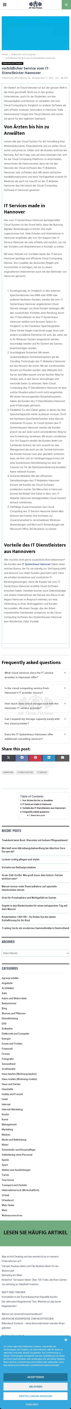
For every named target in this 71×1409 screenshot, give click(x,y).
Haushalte (7, 1089)
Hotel (5, 1099)
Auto (4, 993)
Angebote (7, 983)
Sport (5, 1165)
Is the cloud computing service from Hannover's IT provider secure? (35, 690)
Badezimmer (9, 1003)
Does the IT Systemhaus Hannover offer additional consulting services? (35, 736)
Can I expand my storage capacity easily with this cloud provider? (35, 721)
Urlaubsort (8, 1200)
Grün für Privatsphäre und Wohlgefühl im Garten (29, 897)
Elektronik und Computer (12, 63)
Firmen (6, 1054)
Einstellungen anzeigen (35, 1396)
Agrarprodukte (10, 978)
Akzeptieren (35, 1377)
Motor (5, 1144)
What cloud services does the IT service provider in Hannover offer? (35, 675)
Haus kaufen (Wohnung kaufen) (19, 1074)
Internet (6, 1104)
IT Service (42, 772)
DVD (4, 1023)
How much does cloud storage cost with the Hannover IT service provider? (35, 706)
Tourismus (8, 1180)
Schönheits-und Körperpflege (18, 1149)
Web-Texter (8, 1205)
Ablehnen (35, 1386)
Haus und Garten (11, 1084)
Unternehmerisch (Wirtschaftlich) (20, 1190)
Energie (6, 1038)
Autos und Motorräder (14, 998)
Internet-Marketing (12, 1109)
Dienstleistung (10, 1018)
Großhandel (8, 1069)
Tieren (5, 1175)
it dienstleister (25, 772)
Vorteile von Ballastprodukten (19, 867)
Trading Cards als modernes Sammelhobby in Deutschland (35, 928)
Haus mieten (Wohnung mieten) (19, 1079)
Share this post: (38, 815)
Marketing (7, 1129)
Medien (6, 1134)
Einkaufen (7, 1028)
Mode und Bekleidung (14, 1139)
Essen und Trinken (12, 1043)
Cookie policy (32, 1404)
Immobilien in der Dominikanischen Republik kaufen (30, 1297)
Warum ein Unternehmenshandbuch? (22, 1314)
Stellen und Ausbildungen (16, 1170)
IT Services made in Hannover (36, 804)
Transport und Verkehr (14, 1185)
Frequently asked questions (35, 812)
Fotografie (8, 1059)
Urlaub (5, 1195)
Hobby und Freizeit (12, 1094)
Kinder (5, 1114)
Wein (4, 1210)
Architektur (8, 988)
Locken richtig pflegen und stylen (20, 859)
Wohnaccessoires (12, 1215)
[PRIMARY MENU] (4, 4)
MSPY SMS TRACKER (13, 1292)
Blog (4, 1008)
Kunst (5, 1119)
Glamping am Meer (12, 1275)
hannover (8, 772)
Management (9, 1124)
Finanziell (7, 1048)
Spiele (5, 1160)
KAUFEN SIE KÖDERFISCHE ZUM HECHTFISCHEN (27, 1318)
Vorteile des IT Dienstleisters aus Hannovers (44, 808)
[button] (66, 1340)
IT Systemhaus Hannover (36, 564)
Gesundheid (9, 1064)
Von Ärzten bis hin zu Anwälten (37, 800)
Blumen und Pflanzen (14, 1013)
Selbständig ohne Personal (17, 1154)
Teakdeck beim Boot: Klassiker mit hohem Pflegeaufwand (35, 840)
